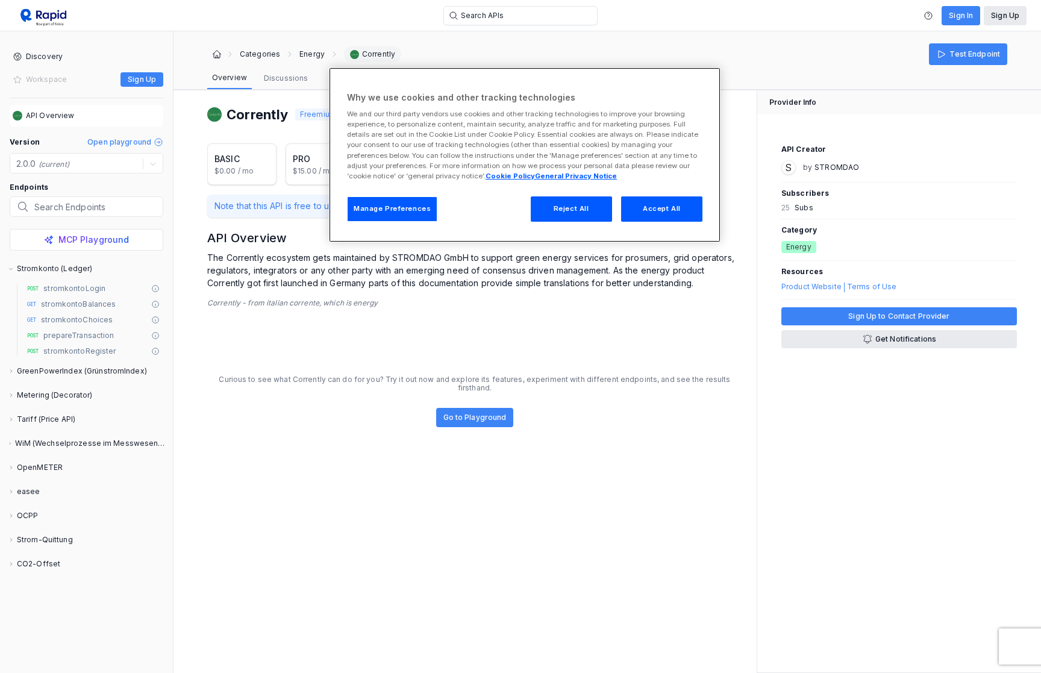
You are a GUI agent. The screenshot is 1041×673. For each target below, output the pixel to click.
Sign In (961, 15)
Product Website (811, 287)
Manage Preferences (392, 208)
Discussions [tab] (286, 78)
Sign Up (1005, 15)
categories (260, 54)
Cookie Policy (510, 176)
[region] (525, 154)
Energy (312, 54)
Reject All (571, 208)
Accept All (662, 208)
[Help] (928, 15)
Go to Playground (475, 417)
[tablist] (260, 78)
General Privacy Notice (576, 176)
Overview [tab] (229, 77)
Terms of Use (871, 287)
